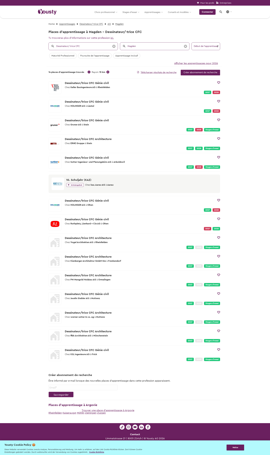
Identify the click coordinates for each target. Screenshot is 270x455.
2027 (207, 92)
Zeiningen (90, 413)
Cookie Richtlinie (96, 452)
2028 (199, 148)
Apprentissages (152, 12)
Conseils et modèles (178, 12)
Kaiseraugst (69, 413)
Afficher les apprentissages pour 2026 (196, 63)
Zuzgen (101, 413)
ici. (112, 38)
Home (52, 24)
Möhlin (80, 413)
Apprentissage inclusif (126, 56)
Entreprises (225, 3)
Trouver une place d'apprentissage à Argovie (108, 410)
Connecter (207, 12)
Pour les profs (207, 3)
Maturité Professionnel (62, 56)
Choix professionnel (104, 12)
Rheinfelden (55, 413)
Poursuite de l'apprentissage (94, 56)
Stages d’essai (129, 12)
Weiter (235, 447)
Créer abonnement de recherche (200, 72)
